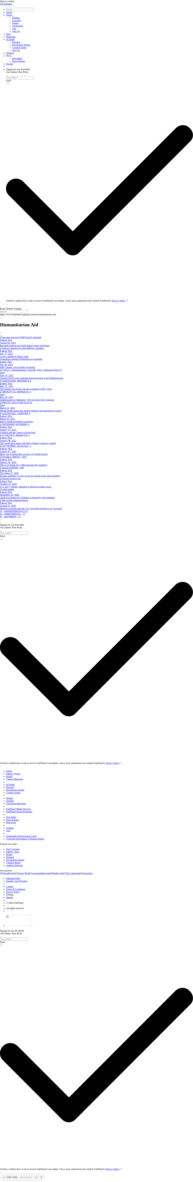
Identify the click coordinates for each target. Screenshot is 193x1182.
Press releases (18, 61)
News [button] (9, 55)
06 (10, 511)
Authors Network (14, 865)
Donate (9, 64)
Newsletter (17, 58)
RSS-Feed (11, 822)
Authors (10, 828)
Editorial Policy (13, 878)
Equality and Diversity (16, 881)
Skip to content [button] (7, 1)
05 (8, 511)
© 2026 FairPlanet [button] (15, 903)
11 (22, 511)
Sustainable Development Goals (21, 836)
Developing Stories (21, 45)
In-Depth (10, 39)
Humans (16, 17)
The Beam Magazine (16, 803)
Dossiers (16, 42)
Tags (8, 830)
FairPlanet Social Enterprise (19, 811)
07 (12, 511)
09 (17, 511)
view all (16, 31)
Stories (9, 776)
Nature (15, 23)
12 (24, 511)
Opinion (10, 53)
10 (20, 511)
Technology (17, 26)
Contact (9, 886)
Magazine (10, 36)
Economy (16, 20)
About (9, 12)
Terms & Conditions (15, 889)
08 (15, 511)
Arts (14, 28)
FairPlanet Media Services (18, 809)
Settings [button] (10, 894)
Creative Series (19, 47)
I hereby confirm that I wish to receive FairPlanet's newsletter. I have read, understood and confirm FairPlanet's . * (67, 300)
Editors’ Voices (13, 773)
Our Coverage (13, 849)
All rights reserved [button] (15, 908)
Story (8, 34)
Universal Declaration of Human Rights (25, 839)
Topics (9, 15)
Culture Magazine (14, 779)
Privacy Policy (118, 300)
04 (5, 511)
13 (27, 511)
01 (1, 511)
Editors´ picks (12, 852)
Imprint (9, 897)
